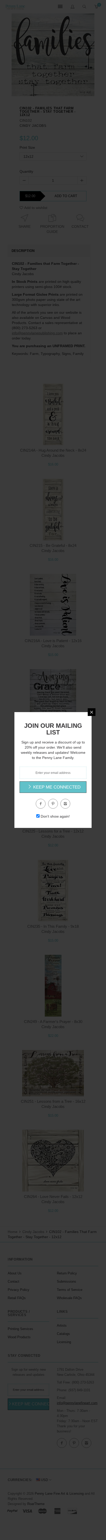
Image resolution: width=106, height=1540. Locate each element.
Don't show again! (55, 816)
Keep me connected (56, 787)
